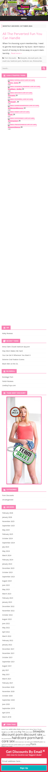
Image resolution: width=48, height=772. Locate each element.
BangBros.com (6, 732)
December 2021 (8, 649)
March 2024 (6, 555)
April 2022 (6, 632)
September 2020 (8, 700)
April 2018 (6, 713)
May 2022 (6, 628)
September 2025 (8, 526)
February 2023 (7, 598)
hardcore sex (27, 61)
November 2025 (8, 521)
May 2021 (6, 674)
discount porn (33, 58)
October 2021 (7, 657)
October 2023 (7, 572)
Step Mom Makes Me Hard (12, 351)
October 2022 (7, 615)
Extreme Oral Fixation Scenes (13, 359)
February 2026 (7, 513)
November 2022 (8, 611)
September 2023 (8, 577)
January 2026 (7, 517)
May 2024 (6, 551)
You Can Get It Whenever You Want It (16, 355)
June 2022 (6, 623)
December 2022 (8, 606)
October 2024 (7, 538)
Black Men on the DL (10, 364)
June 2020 (6, 704)
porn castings (26, 744)
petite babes (18, 744)
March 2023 (6, 594)
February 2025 (7, 534)
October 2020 (7, 696)
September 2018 (8, 708)
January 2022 (7, 645)
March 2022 (6, 636)
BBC (12, 732)
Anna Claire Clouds (35, 729)
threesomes (37, 61)
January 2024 (7, 564)
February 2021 (7, 683)
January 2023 (7, 602)
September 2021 (8, 662)
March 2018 (6, 717)
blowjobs (23, 58)
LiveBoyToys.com (9, 385)
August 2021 (7, 666)
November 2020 (8, 691)
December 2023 (8, 568)
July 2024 (5, 547)
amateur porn (25, 729)
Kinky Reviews (7, 333)
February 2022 (7, 640)
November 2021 (8, 653)
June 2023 (6, 585)
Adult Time (5, 729)
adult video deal (14, 729)
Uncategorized (7, 500)
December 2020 (8, 687)
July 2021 (5, 670)
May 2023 (6, 589)
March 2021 (6, 679)
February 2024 (7, 560)
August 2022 (7, 619)
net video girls (28, 742)
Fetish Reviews (7, 381)
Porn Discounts (10, 58)
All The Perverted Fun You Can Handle (22, 35)
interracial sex (19, 742)
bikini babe (29, 732)
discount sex (32, 734)
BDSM (16, 732)
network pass (38, 742)
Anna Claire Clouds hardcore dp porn (16, 347)
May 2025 (6, 530)
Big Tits (21, 731)
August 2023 (7, 581)
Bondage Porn (7, 377)
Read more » (16, 53)
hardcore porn (16, 61)
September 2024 (8, 543)
